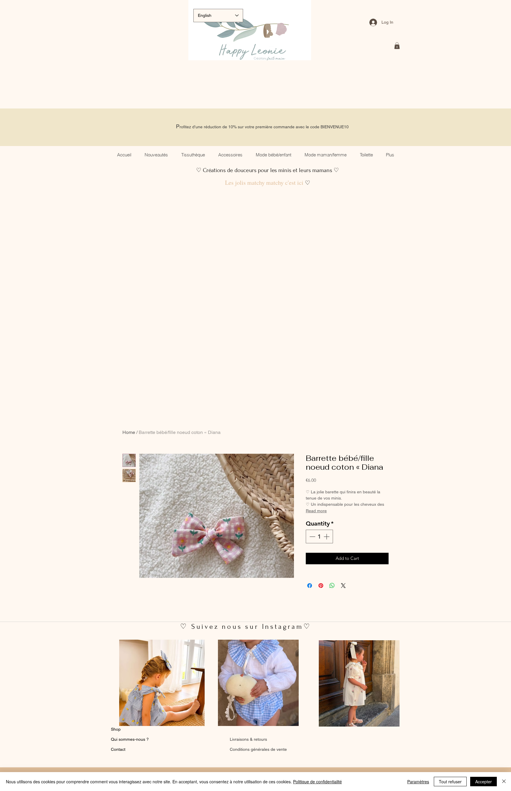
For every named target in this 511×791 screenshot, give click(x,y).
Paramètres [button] (418, 781)
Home (128, 432)
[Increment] (327, 536)
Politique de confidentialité (317, 781)
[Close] (503, 781)
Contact (118, 749)
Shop (116, 729)
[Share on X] (343, 585)
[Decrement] (312, 536)
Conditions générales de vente (258, 749)
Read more (316, 510)
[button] (397, 45)
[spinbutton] (319, 536)
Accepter (483, 781)
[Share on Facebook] (309, 585)
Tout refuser (450, 781)
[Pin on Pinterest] (320, 585)
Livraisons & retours (248, 739)
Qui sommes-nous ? (130, 739)
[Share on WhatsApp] (332, 585)
